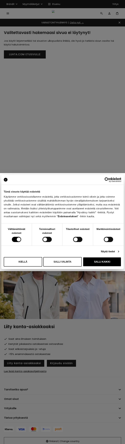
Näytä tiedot (108, 251)
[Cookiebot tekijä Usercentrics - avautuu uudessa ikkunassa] (107, 179)
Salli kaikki (102, 261)
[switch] (47, 239)
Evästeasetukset (68, 216)
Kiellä (23, 261)
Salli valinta (62, 261)
